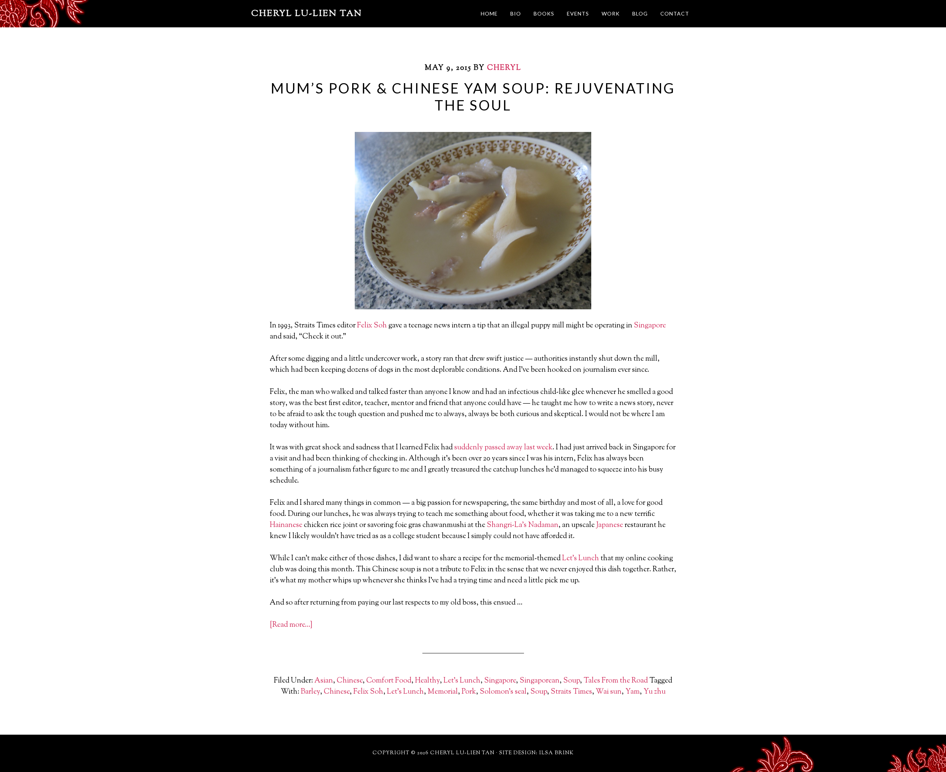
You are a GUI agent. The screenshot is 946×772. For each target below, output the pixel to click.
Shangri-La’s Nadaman (522, 525)
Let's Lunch (461, 681)
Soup (571, 681)
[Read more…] (291, 625)
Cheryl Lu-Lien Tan (306, 13)
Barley (310, 692)
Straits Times (571, 692)
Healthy (427, 681)
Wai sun (609, 692)
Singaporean (539, 681)
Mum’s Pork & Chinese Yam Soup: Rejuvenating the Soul (473, 96)
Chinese (350, 681)
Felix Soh (372, 325)
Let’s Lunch (580, 558)
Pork (469, 692)
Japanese (609, 525)
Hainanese (286, 525)
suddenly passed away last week (503, 447)
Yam (632, 692)
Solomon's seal (503, 692)
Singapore (650, 325)
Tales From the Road (615, 681)
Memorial (443, 692)
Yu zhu (654, 692)
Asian (323, 681)
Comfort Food (388, 681)
